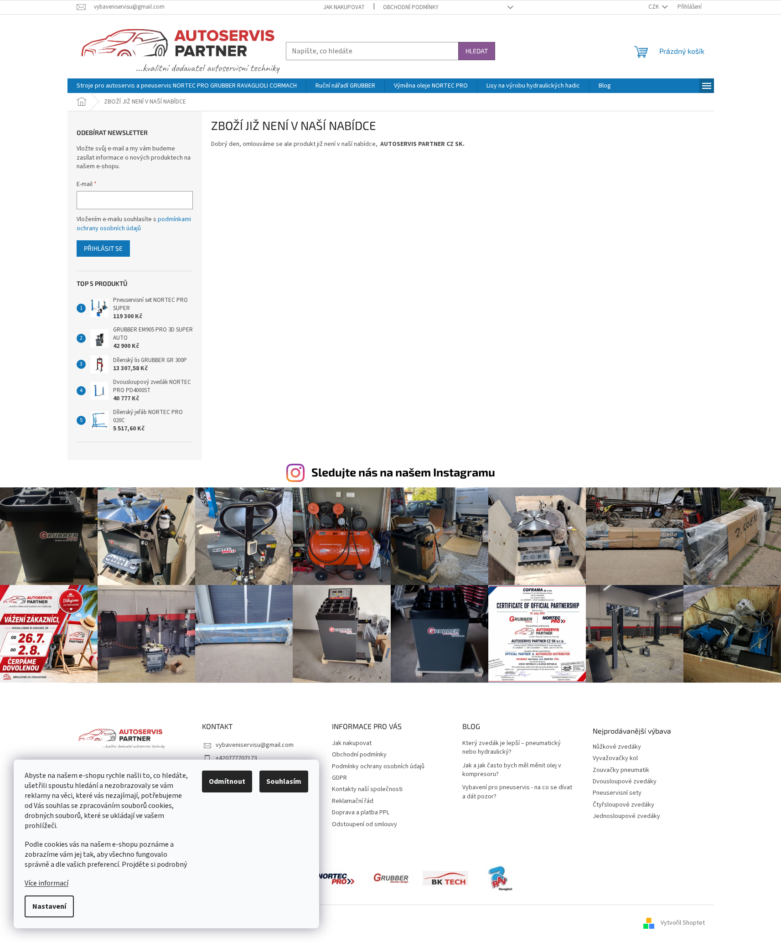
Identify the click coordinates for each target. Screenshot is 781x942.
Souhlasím (283, 781)
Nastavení (49, 906)
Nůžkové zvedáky (617, 747)
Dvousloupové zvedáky (625, 781)
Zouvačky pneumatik (621, 770)
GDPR (339, 777)
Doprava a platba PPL (360, 812)
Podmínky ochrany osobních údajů (378, 766)
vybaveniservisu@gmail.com (255, 745)
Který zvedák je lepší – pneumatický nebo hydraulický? (511, 747)
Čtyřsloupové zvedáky (623, 805)
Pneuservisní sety (617, 793)
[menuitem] (186, 85)
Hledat (476, 51)
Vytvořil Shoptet (683, 923)
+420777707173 (236, 758)
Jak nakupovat (344, 7)
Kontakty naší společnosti (367, 789)
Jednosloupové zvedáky (626, 816)
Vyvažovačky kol (615, 758)
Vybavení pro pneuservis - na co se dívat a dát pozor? (517, 792)
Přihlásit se (103, 248)
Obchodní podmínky (411, 7)
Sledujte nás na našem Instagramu (403, 472)
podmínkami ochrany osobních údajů (134, 224)
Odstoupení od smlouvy (364, 824)
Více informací (46, 883)
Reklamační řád (352, 801)
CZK (654, 7)
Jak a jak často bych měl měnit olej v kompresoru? (511, 770)
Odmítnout (227, 781)
